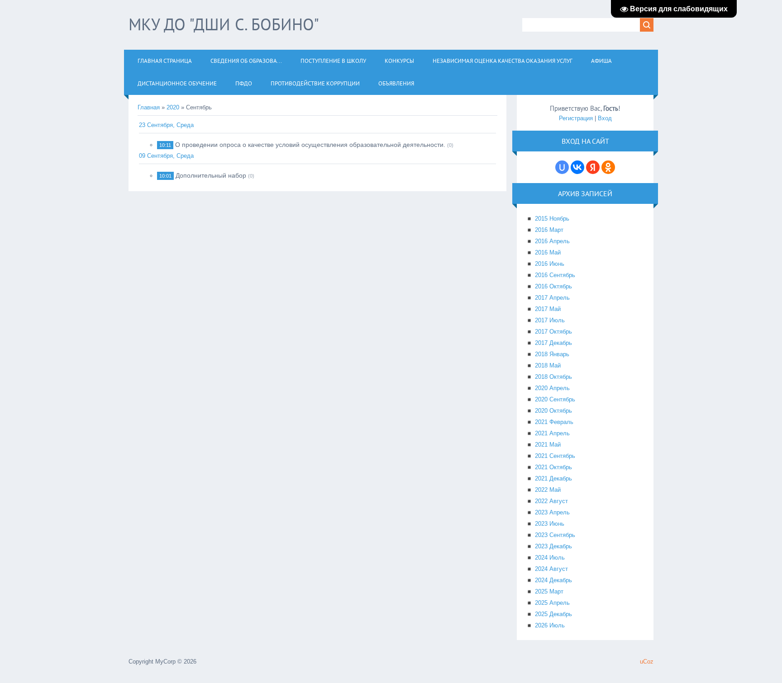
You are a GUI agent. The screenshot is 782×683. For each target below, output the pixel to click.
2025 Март (549, 591)
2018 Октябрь (553, 376)
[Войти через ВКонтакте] (577, 167)
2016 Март (549, 229)
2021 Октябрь (553, 467)
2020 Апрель (552, 388)
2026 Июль (550, 625)
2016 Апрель (552, 241)
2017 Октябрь (553, 331)
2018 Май (548, 365)
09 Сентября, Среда (166, 155)
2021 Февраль (554, 422)
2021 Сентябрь (555, 455)
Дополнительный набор (211, 175)
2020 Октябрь (553, 410)
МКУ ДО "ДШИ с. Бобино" (224, 24)
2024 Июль (550, 557)
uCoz (646, 661)
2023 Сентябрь (555, 535)
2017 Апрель (552, 297)
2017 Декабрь (553, 342)
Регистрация (576, 118)
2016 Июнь (549, 263)
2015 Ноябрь (552, 218)
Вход (605, 118)
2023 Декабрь (553, 546)
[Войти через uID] (562, 167)
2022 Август (551, 501)
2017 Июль (550, 320)
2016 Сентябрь (555, 275)
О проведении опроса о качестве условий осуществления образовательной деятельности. (310, 144)
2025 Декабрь (553, 614)
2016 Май (548, 252)
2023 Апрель (552, 512)
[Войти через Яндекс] (593, 167)
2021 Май (548, 444)
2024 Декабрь (553, 580)
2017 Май (548, 309)
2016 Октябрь (553, 286)
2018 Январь (552, 354)
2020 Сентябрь (555, 399)
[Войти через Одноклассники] (608, 167)
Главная (149, 107)
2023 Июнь (549, 523)
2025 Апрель (552, 602)
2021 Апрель (552, 433)
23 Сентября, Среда (166, 125)
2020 (173, 107)
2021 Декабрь (553, 478)
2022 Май (548, 489)
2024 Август (551, 568)
